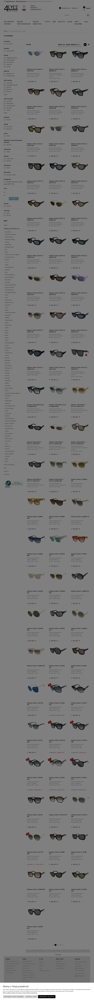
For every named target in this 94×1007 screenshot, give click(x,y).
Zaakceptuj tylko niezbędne (13, 996)
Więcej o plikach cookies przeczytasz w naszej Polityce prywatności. (20, 993)
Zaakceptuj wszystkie (46, 996)
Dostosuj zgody (31, 996)
